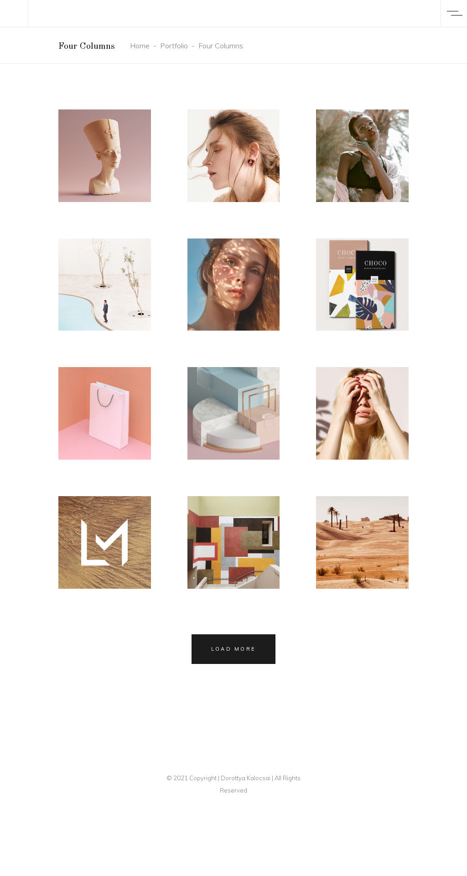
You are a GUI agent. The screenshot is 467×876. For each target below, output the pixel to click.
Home (140, 45)
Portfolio (174, 45)
